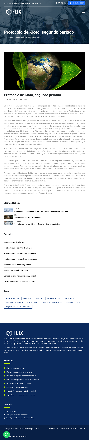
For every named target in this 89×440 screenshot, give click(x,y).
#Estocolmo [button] (27, 298)
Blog (11, 37)
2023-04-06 (13, 100)
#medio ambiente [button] (32, 302)
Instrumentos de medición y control (17, 265)
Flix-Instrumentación (23, 428)
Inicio (5, 37)
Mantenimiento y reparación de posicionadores (22, 259)
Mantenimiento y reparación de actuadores (20, 253)
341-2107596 (36, 3)
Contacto (82, 428)
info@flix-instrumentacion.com (17, 3)
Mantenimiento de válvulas (14, 242)
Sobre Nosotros (53, 428)
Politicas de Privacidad (68, 428)
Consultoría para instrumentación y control (20, 276)
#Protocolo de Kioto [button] (53, 298)
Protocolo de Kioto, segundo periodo (28, 37)
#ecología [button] (69, 302)
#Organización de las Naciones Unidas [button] (18, 307)
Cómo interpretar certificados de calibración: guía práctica (37, 224)
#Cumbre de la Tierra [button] (12, 298)
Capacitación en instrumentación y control (19, 281)
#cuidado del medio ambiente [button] (52, 302)
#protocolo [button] (39, 298)
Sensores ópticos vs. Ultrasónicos (27, 218)
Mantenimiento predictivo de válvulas (18, 248)
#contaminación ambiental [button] (14, 302)
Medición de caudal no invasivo (16, 270)
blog (24, 100)
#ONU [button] (79, 302)
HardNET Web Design (19, 436)
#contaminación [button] (70, 298)
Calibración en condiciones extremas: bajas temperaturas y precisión (41, 211)
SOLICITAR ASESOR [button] (78, 3)
